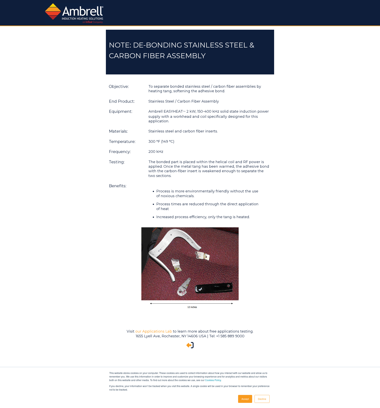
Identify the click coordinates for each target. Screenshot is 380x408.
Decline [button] (262, 398)
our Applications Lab (153, 331)
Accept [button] (245, 398)
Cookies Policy (213, 380)
